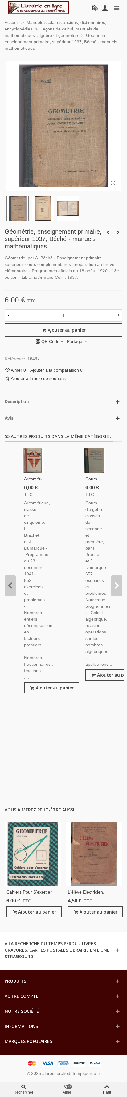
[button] (10, 585)
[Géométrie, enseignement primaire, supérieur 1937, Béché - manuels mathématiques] (112, 183)
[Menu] (116, 8)
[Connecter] (105, 8)
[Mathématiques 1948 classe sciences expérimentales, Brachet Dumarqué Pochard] (117, 232)
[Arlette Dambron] (38, 7)
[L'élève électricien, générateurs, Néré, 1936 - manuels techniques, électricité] (94, 854)
